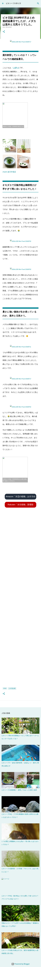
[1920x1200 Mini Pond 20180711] (20, 347)
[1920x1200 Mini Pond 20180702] (20, 241)
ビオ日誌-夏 (12, 688)
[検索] (38, 3)
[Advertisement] (20, 601)
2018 (4, 688)
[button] (4, 31)
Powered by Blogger (22, 964)
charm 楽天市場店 (9, 172)
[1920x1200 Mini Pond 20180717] (20, 42)
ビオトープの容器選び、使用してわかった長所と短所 (19, 790)
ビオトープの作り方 (13, 3)
